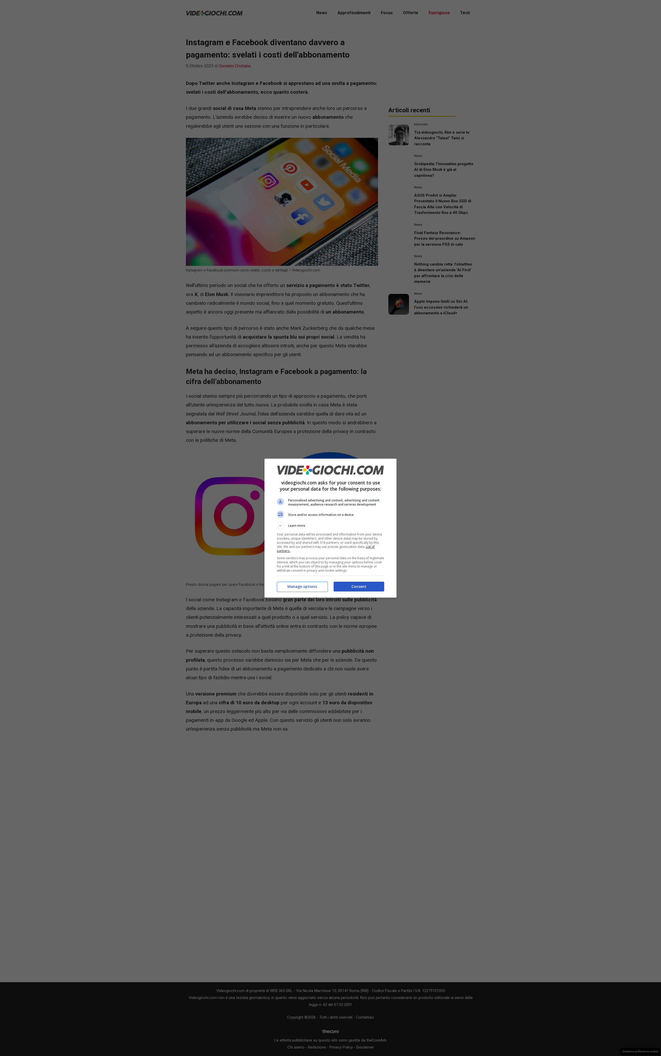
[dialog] (330, 528)
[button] (330, 525)
